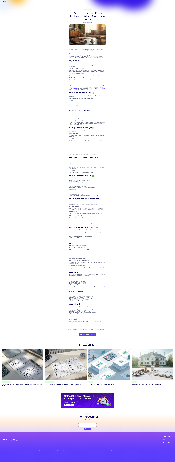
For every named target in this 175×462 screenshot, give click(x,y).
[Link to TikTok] (12, 440)
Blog (86, 1)
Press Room (164, 439)
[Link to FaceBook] (14, 440)
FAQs (83, 1)
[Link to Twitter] (17, 440)
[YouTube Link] (16, 440)
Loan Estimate (102, 88)
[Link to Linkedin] (9, 440)
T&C (168, 439)
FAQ (163, 442)
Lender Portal (90, 1)
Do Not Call (169, 442)
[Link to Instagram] (11, 440)
